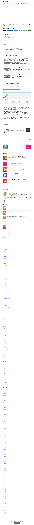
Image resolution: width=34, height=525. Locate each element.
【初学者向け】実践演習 (6, 235)
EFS (4, 272)
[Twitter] (4, 30)
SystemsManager (6, 298)
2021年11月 (4, 451)
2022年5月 (4, 440)
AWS (7, 19)
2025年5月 (4, 400)
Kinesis (5, 282)
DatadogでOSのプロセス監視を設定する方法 (14, 173)
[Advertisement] (17, 12)
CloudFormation (6, 254)
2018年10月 (4, 505)
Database (4, 319)
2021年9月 (4, 454)
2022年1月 (4, 447)
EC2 (11, 28)
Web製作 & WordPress (6, 363)
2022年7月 (4, 437)
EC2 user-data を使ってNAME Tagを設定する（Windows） (17, 156)
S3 (4, 291)
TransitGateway (6, 300)
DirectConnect (6, 261)
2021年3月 (4, 465)
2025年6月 (4, 398)
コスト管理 (5, 303)
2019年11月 (4, 493)
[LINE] (22, 30)
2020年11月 (4, 472)
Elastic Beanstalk (6, 275)
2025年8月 (4, 395)
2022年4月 (4, 442)
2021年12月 (4, 449)
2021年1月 (4, 468)
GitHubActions (6, 317)
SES (4, 293)
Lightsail (5, 286)
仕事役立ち (4, 373)
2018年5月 (4, 512)
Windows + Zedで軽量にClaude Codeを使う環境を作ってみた (15, 211)
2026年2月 (4, 391)
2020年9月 (4, 475)
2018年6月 (4, 510)
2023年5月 (4, 426)
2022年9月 (4, 433)
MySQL (5, 321)
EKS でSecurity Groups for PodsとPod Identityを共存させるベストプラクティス (17, 216)
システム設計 (6, 305)
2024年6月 (4, 409)
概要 (5, 36)
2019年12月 (4, 491)
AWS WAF (5, 251)
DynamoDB (5, 265)
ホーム (4, 19)
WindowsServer (6, 352)
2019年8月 (4, 498)
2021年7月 (4, 458)
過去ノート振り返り (5, 384)
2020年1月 (4, 489)
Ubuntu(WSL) (6, 349)
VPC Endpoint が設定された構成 (8, 38)
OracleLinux (5, 347)
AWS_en (4, 312)
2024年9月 (4, 405)
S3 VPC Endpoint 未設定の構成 (8, 37)
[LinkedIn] (11, 30)
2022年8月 (4, 435)
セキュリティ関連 (5, 366)
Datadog (5, 380)
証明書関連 (5, 370)
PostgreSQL (5, 335)
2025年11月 (4, 393)
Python (4, 356)
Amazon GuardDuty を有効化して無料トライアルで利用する (17, 179)
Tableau (5, 338)
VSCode (5, 377)
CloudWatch (5, 258)
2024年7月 (4, 407)
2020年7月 (4, 479)
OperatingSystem (5, 342)
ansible (4, 240)
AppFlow (5, 247)
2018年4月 (4, 514)
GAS (4, 375)
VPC (13, 28)
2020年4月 (4, 484)
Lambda (5, 284)
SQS (4, 296)
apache (5, 331)
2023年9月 (4, 421)
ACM (4, 244)
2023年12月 (4, 416)
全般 (4, 310)
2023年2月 (4, 428)
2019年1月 (4, 503)
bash (4, 345)
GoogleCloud (5, 326)
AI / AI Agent (4, 237)
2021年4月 (4, 463)
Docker (4, 324)
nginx (5, 333)
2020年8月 (4, 477)
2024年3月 (4, 412)
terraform (4, 361)
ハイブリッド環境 (6, 307)
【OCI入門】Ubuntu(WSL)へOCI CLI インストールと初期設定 (15, 225)
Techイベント (5, 359)
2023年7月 (4, 423)
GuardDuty (5, 279)
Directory (5, 263)
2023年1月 (4, 430)
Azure (4, 314)
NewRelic (5, 382)
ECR (4, 268)
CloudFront (5, 256)
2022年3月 (4, 444)
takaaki (30, 139)
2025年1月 (4, 402)
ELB (4, 277)
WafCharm (5, 368)
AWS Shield (5, 249)
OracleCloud (4, 354)
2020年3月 (4, 486)
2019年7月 (4, 500)
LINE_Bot (4, 328)
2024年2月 (4, 414)
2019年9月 (4, 496)
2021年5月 (4, 461)
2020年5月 (4, 482)
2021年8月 (4, 456)
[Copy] (29, 30)
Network (4, 340)
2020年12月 (4, 470)
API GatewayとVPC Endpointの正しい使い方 (15, 167)
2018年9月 (4, 507)
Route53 (5, 289)
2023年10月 (4, 419)
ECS (4, 270)
